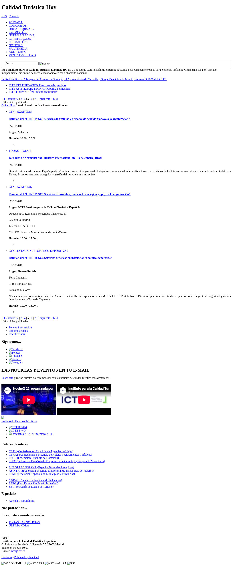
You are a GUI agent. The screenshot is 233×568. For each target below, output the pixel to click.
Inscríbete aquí (17, 334)
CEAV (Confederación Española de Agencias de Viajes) (41, 451)
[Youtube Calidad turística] (15, 359)
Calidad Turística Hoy (28, 7)
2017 (31, 28)
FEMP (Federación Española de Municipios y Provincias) (42, 473)
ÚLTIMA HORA (19, 525)
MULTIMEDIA (18, 48)
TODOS (26, 150)
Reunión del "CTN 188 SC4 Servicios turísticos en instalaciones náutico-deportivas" (60, 257)
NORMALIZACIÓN (21, 35)
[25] (55, 98)
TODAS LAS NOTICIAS (24, 522)
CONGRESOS (18, 25)
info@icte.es (18, 551)
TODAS (14, 150)
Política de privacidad (26, 557)
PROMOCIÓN (18, 32)
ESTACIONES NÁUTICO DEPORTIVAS (42, 250)
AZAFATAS (24, 111)
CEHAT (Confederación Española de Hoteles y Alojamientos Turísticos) (50, 454)
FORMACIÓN (18, 42)
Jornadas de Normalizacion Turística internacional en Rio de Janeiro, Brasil (55, 157)
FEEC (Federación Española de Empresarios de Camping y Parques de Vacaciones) (57, 461)
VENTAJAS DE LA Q (22, 55)
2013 (18, 28)
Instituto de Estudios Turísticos (19, 421)
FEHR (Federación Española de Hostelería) (34, 457)
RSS (4, 16)
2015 (25, 28)
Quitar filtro (8, 105)
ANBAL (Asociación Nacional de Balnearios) (35, 480)
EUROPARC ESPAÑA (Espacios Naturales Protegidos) (41, 467)
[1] (3, 98)
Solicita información (20, 327)
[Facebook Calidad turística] (16, 349)
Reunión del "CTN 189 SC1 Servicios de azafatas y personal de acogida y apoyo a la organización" (70, 194)
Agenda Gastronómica (22, 500)
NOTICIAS (16, 45)
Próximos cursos (18, 330)
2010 (12, 28)
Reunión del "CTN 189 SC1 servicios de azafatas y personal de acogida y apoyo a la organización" (69, 118)
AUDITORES (17, 51)
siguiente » (46, 98)
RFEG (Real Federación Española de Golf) (33, 483)
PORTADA (16, 22)
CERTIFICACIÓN (20, 38)
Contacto (14, 16)
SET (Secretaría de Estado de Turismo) (31, 486)
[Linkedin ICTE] (15, 355)
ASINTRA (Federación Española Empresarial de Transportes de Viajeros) (51, 470)
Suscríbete (7, 377)
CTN (12, 111)
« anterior (10, 98)
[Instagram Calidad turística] (16, 362)
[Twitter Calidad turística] (14, 352)
